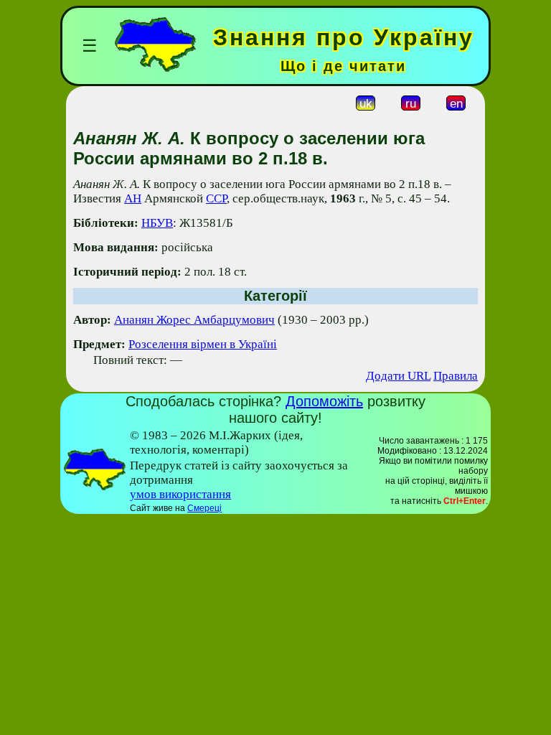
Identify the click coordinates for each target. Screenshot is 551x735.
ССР (216, 198)
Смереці (204, 508)
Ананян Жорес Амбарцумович (194, 320)
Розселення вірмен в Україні (202, 344)
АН (132, 198)
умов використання (180, 494)
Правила (455, 376)
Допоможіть (324, 401)
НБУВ (157, 223)
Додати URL (398, 376)
